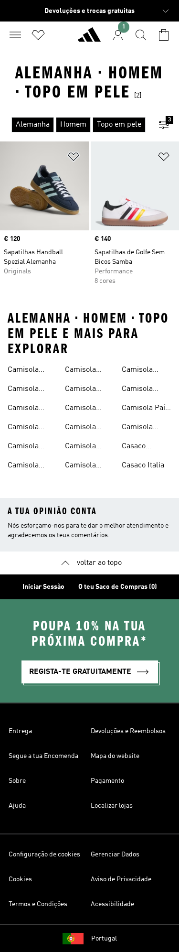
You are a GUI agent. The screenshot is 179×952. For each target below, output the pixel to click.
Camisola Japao (137, 371)
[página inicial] (89, 38)
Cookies (20, 879)
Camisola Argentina (24, 409)
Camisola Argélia (23, 390)
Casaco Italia (143, 465)
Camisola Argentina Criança (24, 428)
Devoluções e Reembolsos (128, 731)
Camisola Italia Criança (87, 447)
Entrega (20, 731)
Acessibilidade (112, 904)
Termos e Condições (38, 904)
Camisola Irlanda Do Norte (82, 409)
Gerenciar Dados (115, 854)
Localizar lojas (112, 805)
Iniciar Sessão (43, 587)
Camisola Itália (80, 428)
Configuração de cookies (44, 854)
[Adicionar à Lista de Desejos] (73, 158)
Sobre (17, 781)
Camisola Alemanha (25, 371)
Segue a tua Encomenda (43, 756)
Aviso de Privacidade (121, 879)
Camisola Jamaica (80, 466)
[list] (74, 124)
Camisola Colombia (23, 466)
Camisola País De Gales (145, 409)
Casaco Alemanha (139, 447)
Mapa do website (115, 756)
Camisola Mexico (137, 390)
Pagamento (107, 781)
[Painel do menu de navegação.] (15, 34)
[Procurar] (140, 34)
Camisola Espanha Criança (80, 390)
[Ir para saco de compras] (163, 34)
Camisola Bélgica (23, 447)
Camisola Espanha (80, 371)
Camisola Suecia (137, 428)
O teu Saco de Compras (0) (117, 587)
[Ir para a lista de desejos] (38, 34)
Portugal (104, 938)
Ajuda (17, 805)
